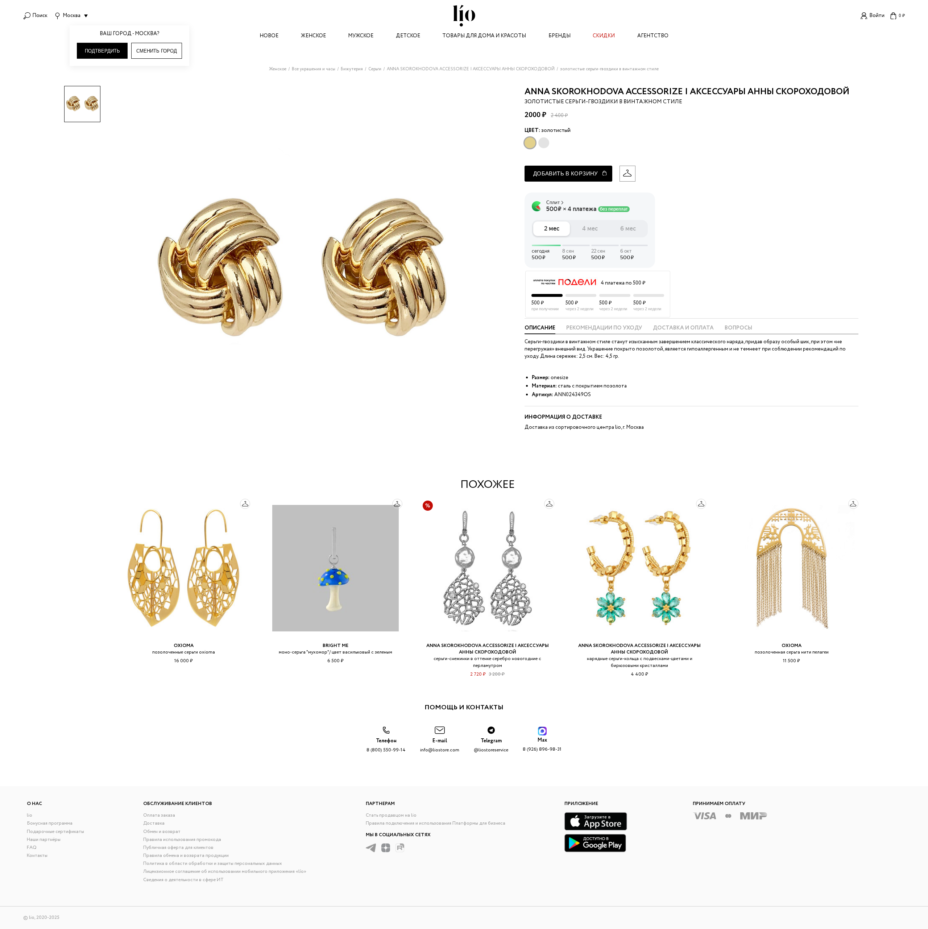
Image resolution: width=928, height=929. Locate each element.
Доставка (154, 823)
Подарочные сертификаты (55, 831)
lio (29, 815)
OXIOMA (184, 645)
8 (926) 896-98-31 (542, 745)
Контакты (37, 855)
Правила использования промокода (182, 839)
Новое (269, 36)
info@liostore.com (439, 745)
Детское (408, 36)
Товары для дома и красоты (484, 36)
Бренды (559, 36)
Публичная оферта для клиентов (178, 847)
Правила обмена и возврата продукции (186, 855)
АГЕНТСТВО (652, 36)
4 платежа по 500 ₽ (623, 283)
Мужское (360, 36)
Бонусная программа (49, 823)
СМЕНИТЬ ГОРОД (156, 51)
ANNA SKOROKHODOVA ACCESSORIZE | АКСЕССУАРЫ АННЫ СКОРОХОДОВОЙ (687, 92)
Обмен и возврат (162, 831)
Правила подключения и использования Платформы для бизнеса (435, 823)
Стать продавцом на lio (391, 815)
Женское (313, 36)
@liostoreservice (491, 745)
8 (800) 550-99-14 (386, 745)
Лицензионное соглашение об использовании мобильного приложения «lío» (224, 871)
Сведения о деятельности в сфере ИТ (183, 879)
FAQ (32, 847)
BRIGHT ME (335, 645)
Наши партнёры (44, 839)
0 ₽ (902, 16)
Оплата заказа (159, 815)
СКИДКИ (604, 36)
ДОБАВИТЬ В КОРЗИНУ (565, 173)
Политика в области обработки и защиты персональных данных (212, 863)
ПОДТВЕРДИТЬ (102, 51)
